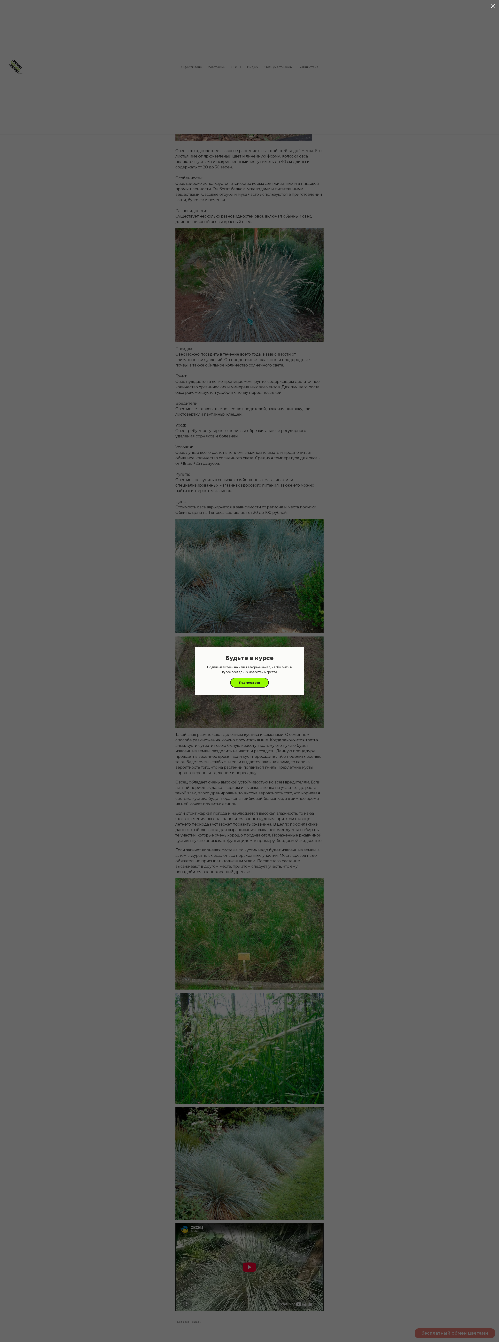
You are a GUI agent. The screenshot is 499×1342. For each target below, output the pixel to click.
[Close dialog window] (493, 6)
